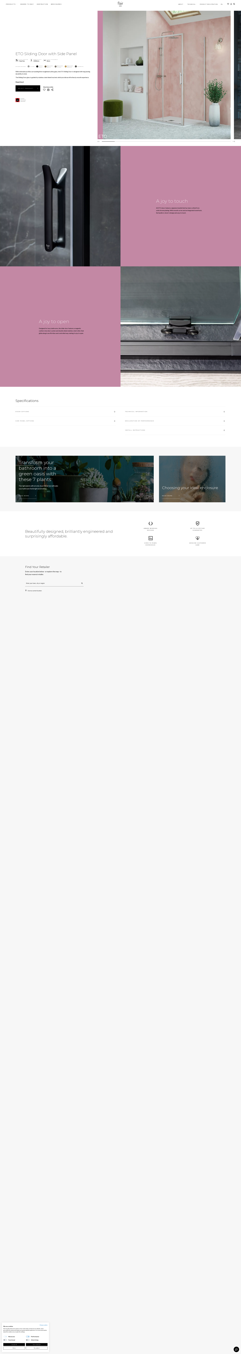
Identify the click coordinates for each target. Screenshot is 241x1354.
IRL (222, 4)
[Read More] (20, 82)
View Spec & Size (48, 87)
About (181, 4)
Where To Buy (27, 4)
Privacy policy (44, 1325)
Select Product (25, 88)
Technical (191, 4)
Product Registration (209, 4)
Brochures (56, 4)
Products (11, 4)
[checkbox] (5, 1337)
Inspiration (42, 4)
